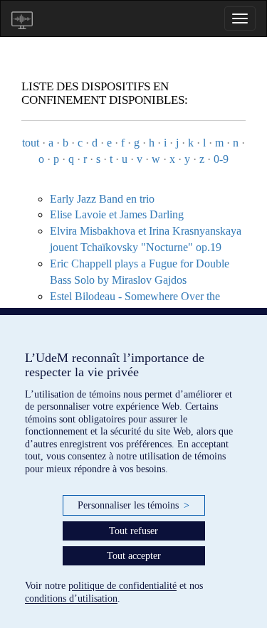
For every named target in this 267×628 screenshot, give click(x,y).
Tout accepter (134, 555)
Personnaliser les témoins (133, 505)
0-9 (221, 159)
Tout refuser (133, 531)
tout (30, 143)
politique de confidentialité (122, 585)
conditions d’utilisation (71, 598)
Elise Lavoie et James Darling (117, 214)
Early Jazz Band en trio (102, 199)
